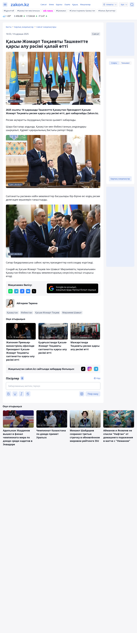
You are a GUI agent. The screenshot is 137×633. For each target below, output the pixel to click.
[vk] (28, 291)
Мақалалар (85, 4)
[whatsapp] (10, 291)
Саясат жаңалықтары (46, 27)
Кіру (98, 378)
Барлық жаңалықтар (24, 27)
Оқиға (67, 4)
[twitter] (34, 291)
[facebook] (22, 291)
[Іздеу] (132, 4)
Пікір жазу (93, 393)
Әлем (51, 4)
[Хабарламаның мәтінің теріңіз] (53, 386)
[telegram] (16, 291)
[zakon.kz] (20, 4)
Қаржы (59, 4)
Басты (9, 27)
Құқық (75, 4)
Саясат (44, 4)
